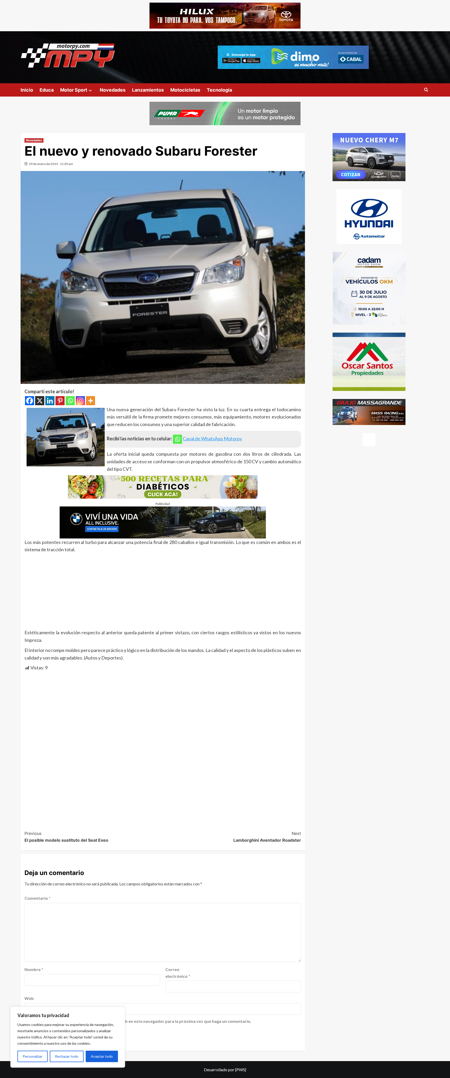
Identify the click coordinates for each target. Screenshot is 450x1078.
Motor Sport (73, 90)
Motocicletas (185, 90)
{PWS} (240, 1069)
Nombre (33, 969)
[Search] (426, 89)
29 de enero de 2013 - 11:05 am (51, 164)
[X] (39, 400)
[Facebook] (29, 400)
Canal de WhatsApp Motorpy (212, 438)
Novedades (113, 90)
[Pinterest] (60, 400)
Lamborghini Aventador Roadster (267, 837)
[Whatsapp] (70, 400)
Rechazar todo (66, 1056)
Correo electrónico (177, 973)
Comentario (37, 898)
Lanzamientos (148, 90)
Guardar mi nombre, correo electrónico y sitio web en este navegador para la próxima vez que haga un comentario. (140, 1021)
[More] (90, 400)
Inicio (27, 90)
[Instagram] (80, 400)
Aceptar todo (102, 1056)
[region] (67, 1037)
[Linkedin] (49, 400)
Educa (47, 90)
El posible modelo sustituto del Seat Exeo (66, 837)
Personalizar (32, 1056)
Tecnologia (219, 90)
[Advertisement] (162, 592)
